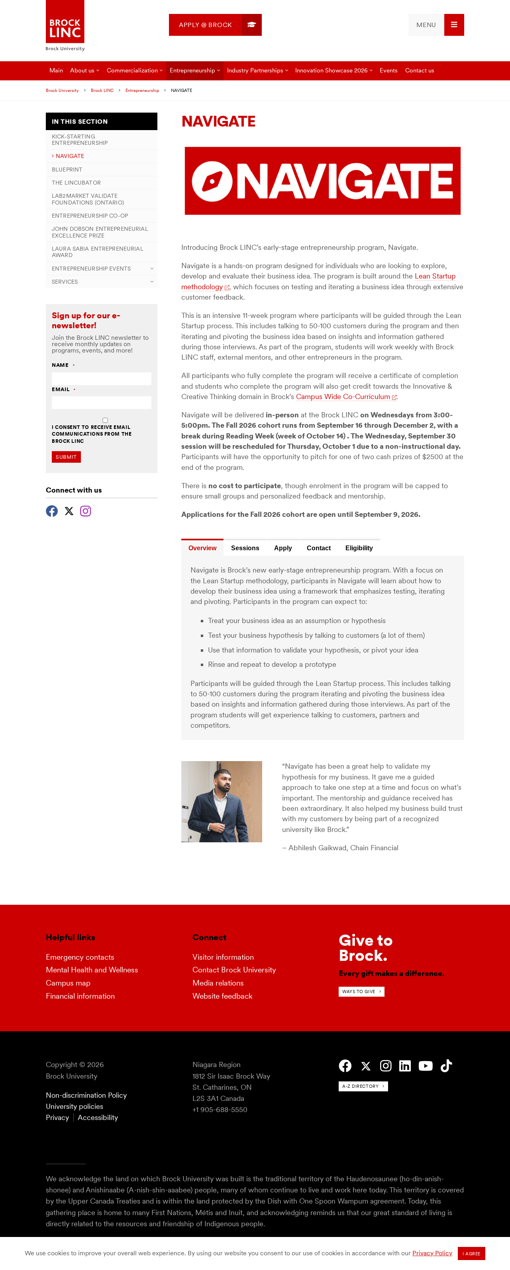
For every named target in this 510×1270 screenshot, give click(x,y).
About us (82, 70)
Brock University (62, 90)
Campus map (68, 983)
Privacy (57, 1117)
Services (65, 282)
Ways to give (358, 991)
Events (389, 70)
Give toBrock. (366, 948)
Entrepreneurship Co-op (90, 215)
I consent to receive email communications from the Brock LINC (91, 434)
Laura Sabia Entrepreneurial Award (97, 251)
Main (56, 70)
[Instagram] (85, 510)
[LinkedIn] (405, 1066)
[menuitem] (215, 25)
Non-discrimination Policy (86, 1095)
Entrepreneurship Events (91, 268)
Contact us (419, 70)
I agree (472, 1253)
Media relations (218, 983)
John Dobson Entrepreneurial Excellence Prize (100, 232)
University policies (74, 1106)
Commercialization (132, 70)
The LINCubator (76, 182)
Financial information (80, 996)
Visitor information (223, 957)
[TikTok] (446, 1066)
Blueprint (67, 169)
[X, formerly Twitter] (69, 510)
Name (63, 365)
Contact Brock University (234, 969)
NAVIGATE (70, 156)
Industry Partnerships (255, 70)
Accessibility (98, 1117)
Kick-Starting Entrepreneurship (80, 139)
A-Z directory (360, 1086)
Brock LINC (102, 90)
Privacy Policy (432, 1253)
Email (64, 389)
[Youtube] (425, 1066)
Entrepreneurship (192, 70)
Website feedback (222, 996)
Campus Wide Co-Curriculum (343, 396)
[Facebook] (52, 510)
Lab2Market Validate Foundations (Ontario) (88, 199)
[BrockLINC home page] (65, 26)
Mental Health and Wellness (92, 969)
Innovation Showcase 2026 (331, 70)
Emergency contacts (80, 957)
